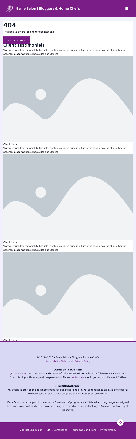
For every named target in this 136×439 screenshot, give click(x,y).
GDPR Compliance (56, 430)
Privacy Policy (83, 361)
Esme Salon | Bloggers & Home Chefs (48, 8)
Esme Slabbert (19, 373)
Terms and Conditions (83, 430)
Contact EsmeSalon (31, 430)
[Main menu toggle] (127, 8)
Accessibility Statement (59, 361)
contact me (77, 377)
